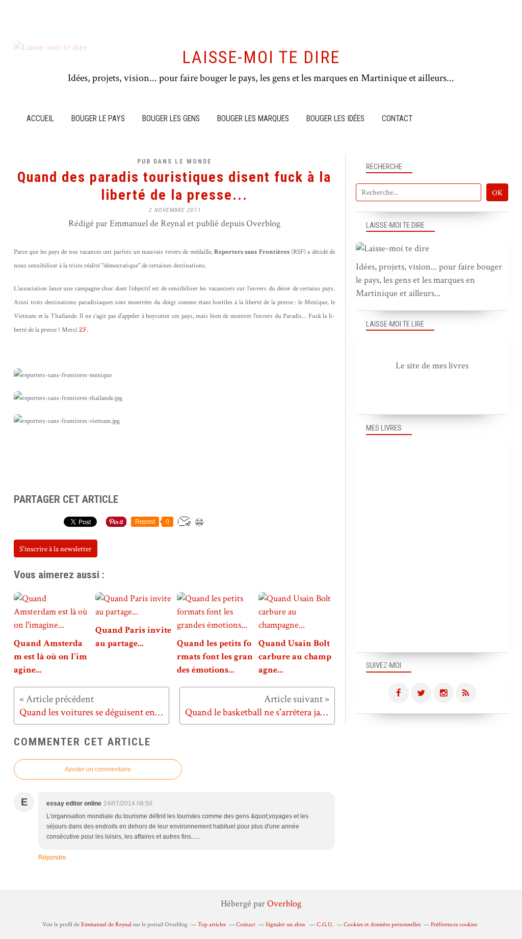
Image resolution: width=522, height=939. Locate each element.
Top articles (212, 924)
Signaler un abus (286, 924)
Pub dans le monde (174, 161)
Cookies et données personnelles (382, 924)
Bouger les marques (253, 118)
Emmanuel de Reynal (106, 924)
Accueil (40, 118)
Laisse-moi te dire (261, 57)
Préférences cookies (454, 924)
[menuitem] (40, 118)
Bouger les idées (335, 118)
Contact (397, 118)
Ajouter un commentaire (98, 769)
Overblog (284, 903)
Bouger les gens (171, 118)
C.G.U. (325, 924)
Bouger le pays (98, 118)
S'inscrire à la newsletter (55, 549)
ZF (83, 329)
